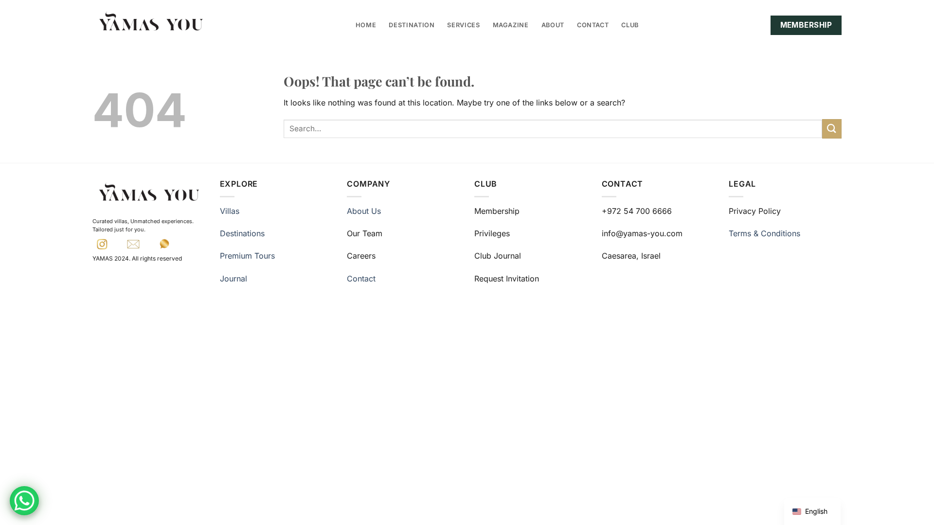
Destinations (242, 233)
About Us (364, 211)
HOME (366, 25)
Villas (229, 211)
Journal (233, 278)
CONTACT (593, 25)
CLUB (630, 25)
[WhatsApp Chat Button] (24, 500)
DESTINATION (411, 25)
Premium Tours (247, 256)
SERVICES (463, 25)
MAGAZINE (511, 25)
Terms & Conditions (764, 233)
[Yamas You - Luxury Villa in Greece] (150, 22)
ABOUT (552, 25)
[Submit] (832, 128)
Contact (361, 278)
